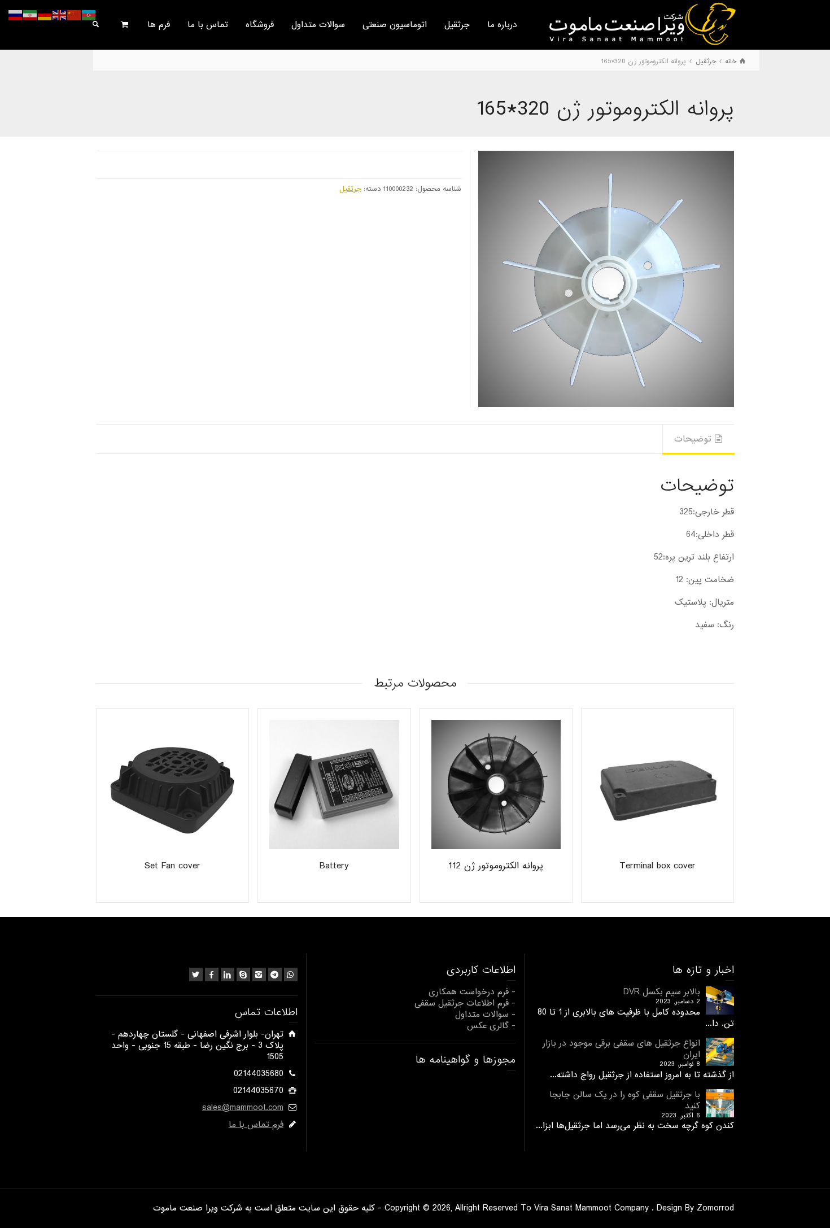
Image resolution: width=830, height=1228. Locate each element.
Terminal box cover (657, 866)
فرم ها (158, 25)
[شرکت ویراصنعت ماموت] (641, 23)
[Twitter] (196, 974)
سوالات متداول (318, 25)
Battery (334, 866)
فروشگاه (260, 25)
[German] (45, 15)
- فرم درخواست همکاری (472, 992)
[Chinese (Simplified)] (74, 15)
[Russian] (15, 15)
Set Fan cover (172, 866)
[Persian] (30, 15)
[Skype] (243, 974)
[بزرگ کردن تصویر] (606, 279)
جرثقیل (457, 25)
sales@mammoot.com (242, 1108)
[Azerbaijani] (89, 15)
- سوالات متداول (485, 1014)
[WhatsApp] (291, 974)
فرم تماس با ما (256, 1124)
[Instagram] (259, 974)
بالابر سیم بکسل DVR (661, 992)
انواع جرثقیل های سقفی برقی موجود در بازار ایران (621, 1049)
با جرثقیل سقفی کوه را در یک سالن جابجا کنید (624, 1100)
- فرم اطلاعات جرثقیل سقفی (465, 1003)
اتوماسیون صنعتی (394, 25)
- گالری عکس (491, 1026)
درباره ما (502, 25)
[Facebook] (212, 974)
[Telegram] (275, 974)
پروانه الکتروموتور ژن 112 (495, 866)
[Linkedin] (227, 974)
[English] (60, 15)
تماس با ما (207, 25)
